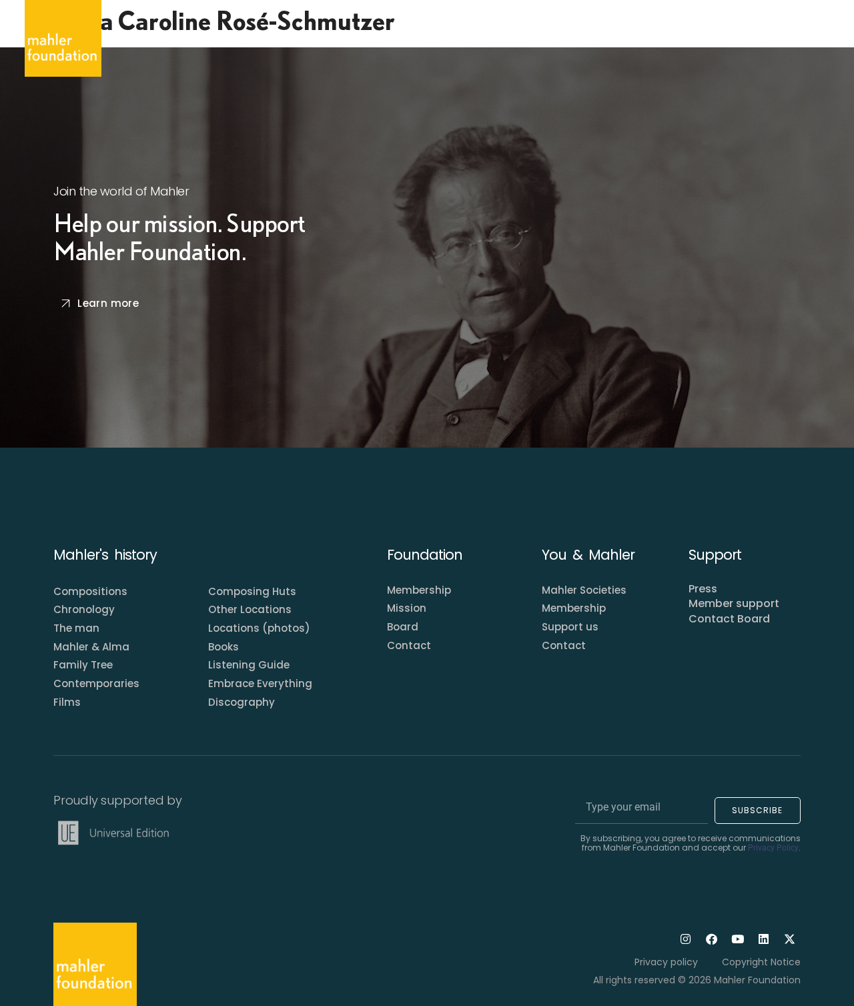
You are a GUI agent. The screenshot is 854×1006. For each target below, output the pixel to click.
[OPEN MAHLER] (247, 38)
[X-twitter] (789, 938)
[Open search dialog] (816, 38)
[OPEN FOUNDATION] (342, 38)
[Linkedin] (763, 938)
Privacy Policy (773, 848)
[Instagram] (685, 938)
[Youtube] (737, 938)
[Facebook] (711, 938)
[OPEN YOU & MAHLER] (448, 38)
